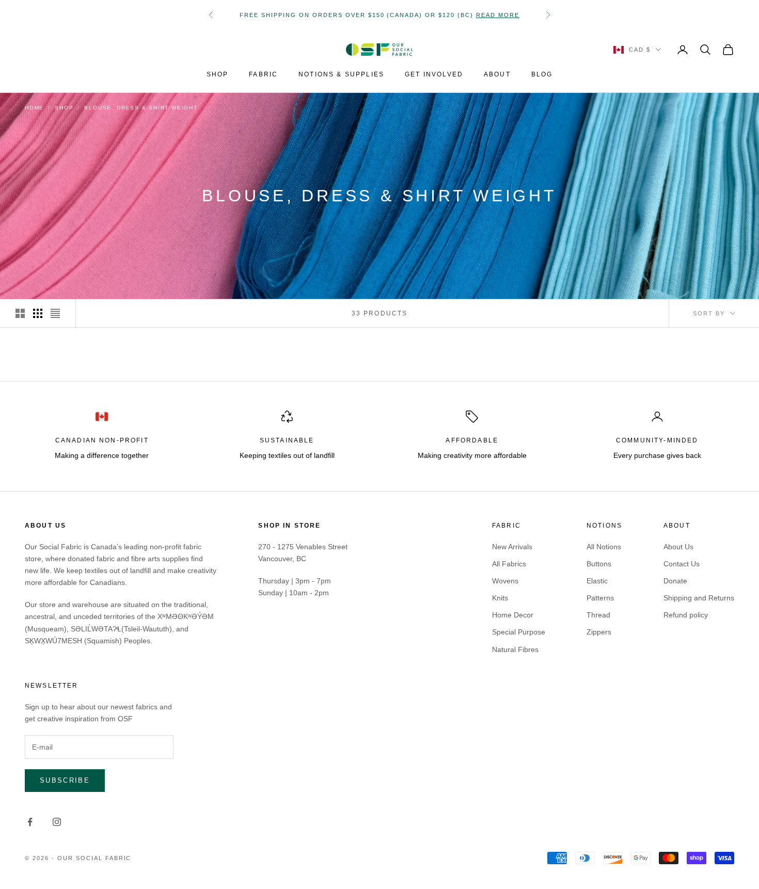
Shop (64, 107)
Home (34, 107)
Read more (497, 15)
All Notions (604, 547)
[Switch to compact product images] (55, 313)
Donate (675, 581)
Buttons (599, 564)
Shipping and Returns (698, 598)
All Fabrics (509, 564)
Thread (598, 615)
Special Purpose (518, 632)
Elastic (597, 581)
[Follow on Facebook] (30, 822)
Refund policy (685, 615)
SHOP (218, 74)
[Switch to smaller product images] (37, 313)
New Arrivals (512, 547)
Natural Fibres (515, 649)
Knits (500, 598)
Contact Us (681, 564)
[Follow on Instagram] (57, 822)
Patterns (600, 598)
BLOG (542, 74)
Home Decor (512, 615)
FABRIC (263, 74)
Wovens (505, 581)
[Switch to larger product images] (20, 313)
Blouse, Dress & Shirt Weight (140, 107)
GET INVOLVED (434, 74)
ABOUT (497, 74)
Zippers (599, 632)
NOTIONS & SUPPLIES (341, 74)
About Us (678, 547)
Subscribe (65, 780)
